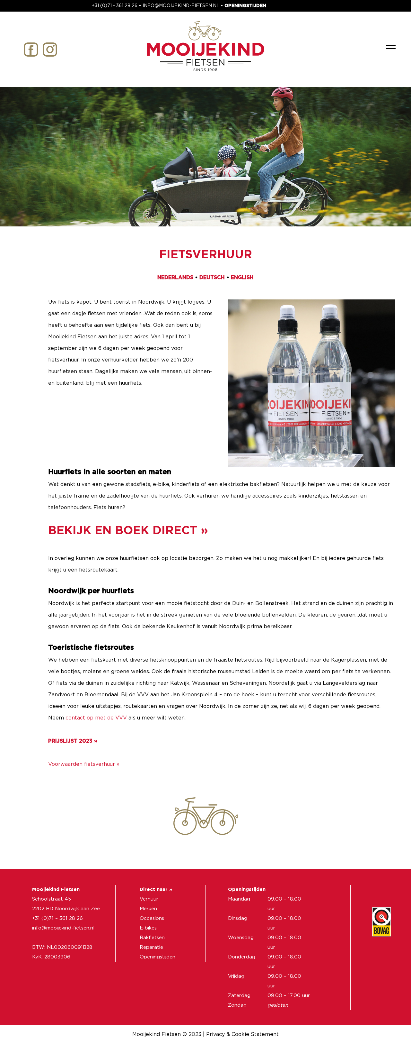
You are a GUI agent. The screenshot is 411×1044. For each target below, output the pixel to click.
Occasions (152, 918)
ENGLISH (242, 277)
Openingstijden (157, 957)
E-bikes (148, 928)
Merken (148, 908)
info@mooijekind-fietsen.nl (63, 928)
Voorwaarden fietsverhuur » (83, 764)
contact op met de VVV (96, 717)
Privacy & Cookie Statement (242, 1034)
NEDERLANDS (175, 277)
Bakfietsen (152, 937)
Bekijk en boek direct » (128, 530)
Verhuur (149, 899)
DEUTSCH (212, 277)
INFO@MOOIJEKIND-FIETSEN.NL (181, 6)
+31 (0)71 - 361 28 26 (114, 6)
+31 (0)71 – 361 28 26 (57, 918)
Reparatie (151, 947)
